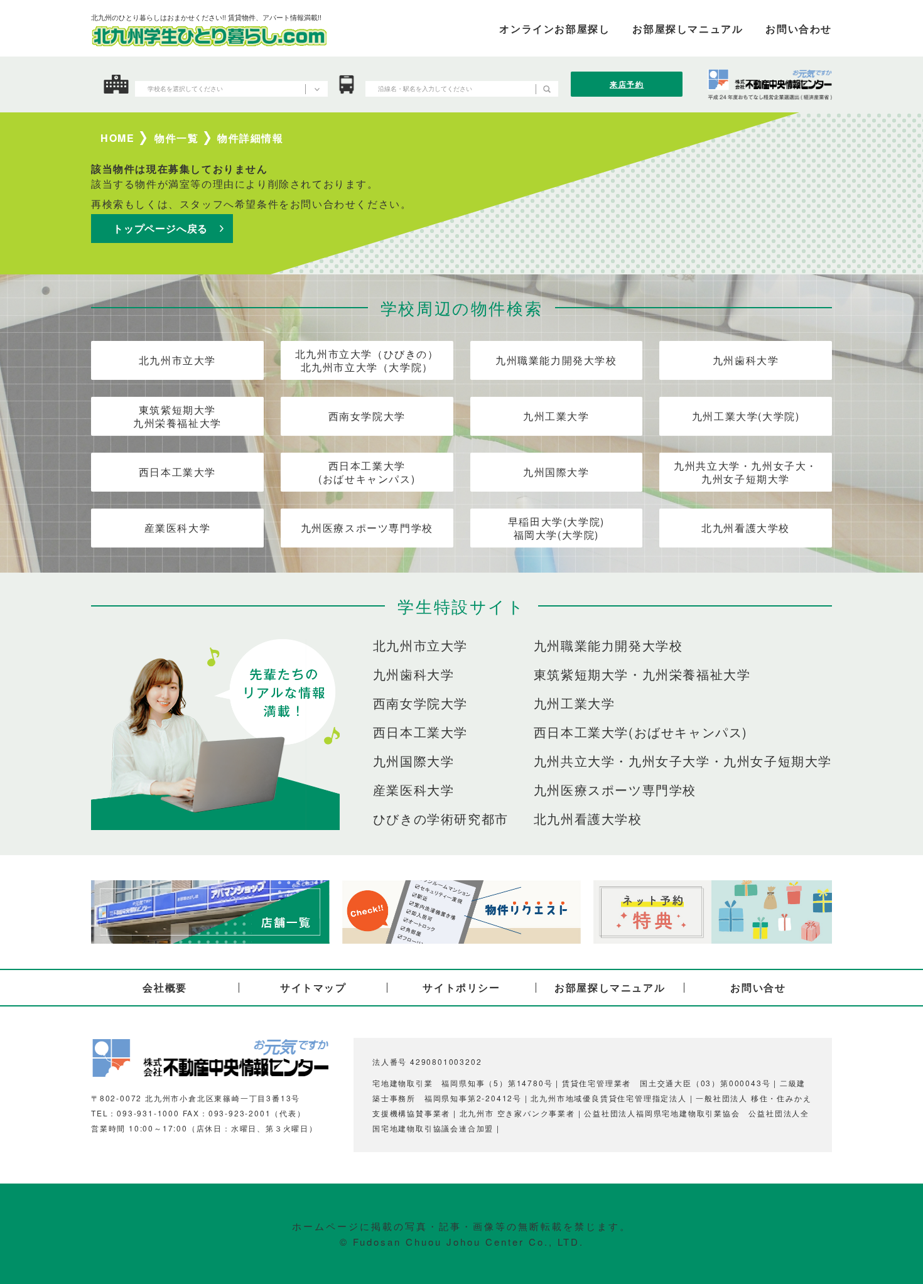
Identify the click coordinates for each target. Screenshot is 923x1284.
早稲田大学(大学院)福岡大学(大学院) (556, 528)
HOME (117, 138)
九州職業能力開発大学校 (556, 360)
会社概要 (164, 987)
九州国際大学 (556, 472)
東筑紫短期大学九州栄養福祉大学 (177, 416)
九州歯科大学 (746, 360)
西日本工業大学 (177, 472)
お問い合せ (757, 987)
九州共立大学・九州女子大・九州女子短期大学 (746, 472)
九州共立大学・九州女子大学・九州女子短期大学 (683, 761)
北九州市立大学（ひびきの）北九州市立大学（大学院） (367, 360)
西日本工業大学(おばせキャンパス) (366, 472)
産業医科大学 (177, 528)
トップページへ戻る (160, 228)
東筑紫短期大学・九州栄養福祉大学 (642, 674)
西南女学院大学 (367, 416)
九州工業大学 (556, 416)
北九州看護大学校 (745, 528)
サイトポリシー (461, 987)
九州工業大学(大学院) (746, 416)
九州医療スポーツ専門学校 (367, 528)
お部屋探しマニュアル (609, 987)
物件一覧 (176, 138)
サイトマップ (313, 987)
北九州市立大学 (177, 360)
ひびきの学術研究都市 (441, 818)
